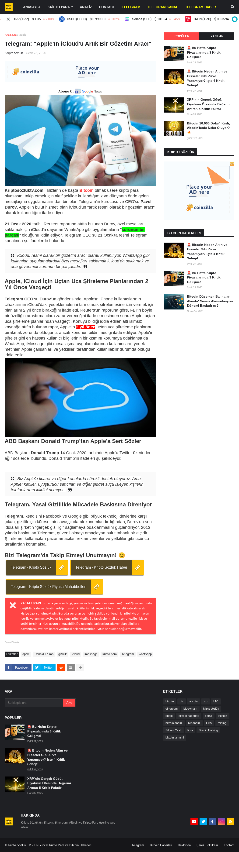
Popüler (182, 36)
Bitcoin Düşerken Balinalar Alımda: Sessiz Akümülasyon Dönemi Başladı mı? (210, 301)
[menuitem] (131, 7)
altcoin (193, 701)
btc (181, 701)
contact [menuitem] (107, 7)
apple (22, 34)
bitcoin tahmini (174, 737)
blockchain (190, 708)
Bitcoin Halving (208, 730)
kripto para (109, 654)
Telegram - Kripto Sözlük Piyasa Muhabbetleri (48, 587)
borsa (208, 716)
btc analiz (194, 723)
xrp (205, 701)
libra (190, 730)
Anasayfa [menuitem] (32, 7)
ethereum (171, 708)
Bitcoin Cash (173, 730)
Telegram (128, 654)
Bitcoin (86, 190)
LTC (215, 701)
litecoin (222, 716)
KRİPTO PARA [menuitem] (59, 7)
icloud (76, 654)
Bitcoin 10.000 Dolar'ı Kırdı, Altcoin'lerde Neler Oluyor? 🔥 (208, 127)
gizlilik (62, 654)
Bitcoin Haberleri (161, 845)
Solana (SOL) (144, 19)
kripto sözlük (211, 708)
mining (222, 723)
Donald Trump (44, 654)
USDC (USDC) (80, 19)
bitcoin (169, 701)
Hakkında (184, 845)
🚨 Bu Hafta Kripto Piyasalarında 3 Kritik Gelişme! (204, 52)
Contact (229, 845)
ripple (169, 716)
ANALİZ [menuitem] (86, 7)
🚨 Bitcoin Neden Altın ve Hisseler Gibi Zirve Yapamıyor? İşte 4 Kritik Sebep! (207, 78)
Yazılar (217, 36)
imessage (91, 654)
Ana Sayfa (11, 34)
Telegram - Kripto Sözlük (31, 567)
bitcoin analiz (173, 723)
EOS (209, 723)
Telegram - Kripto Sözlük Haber (101, 567)
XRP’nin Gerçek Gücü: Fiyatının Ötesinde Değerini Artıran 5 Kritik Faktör (209, 104)
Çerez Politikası (207, 845)
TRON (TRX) (206, 19)
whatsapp (145, 654)
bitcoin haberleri (189, 716)
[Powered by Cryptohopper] (234, 19)
